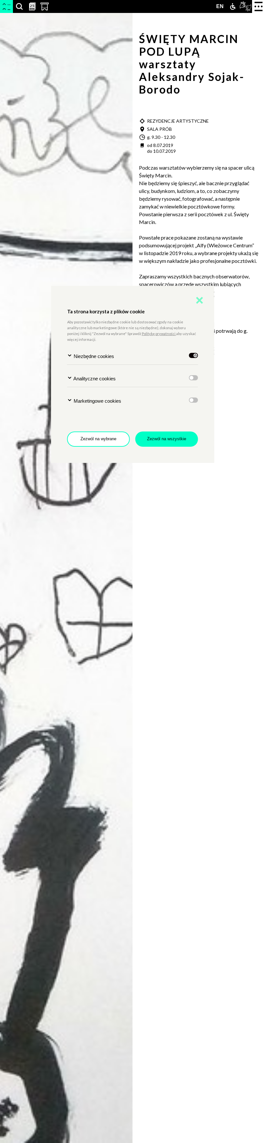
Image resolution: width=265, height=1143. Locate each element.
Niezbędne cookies (93, 356)
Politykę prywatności (159, 333)
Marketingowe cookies (96, 401)
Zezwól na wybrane (98, 438)
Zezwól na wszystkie (166, 438)
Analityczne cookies (94, 378)
